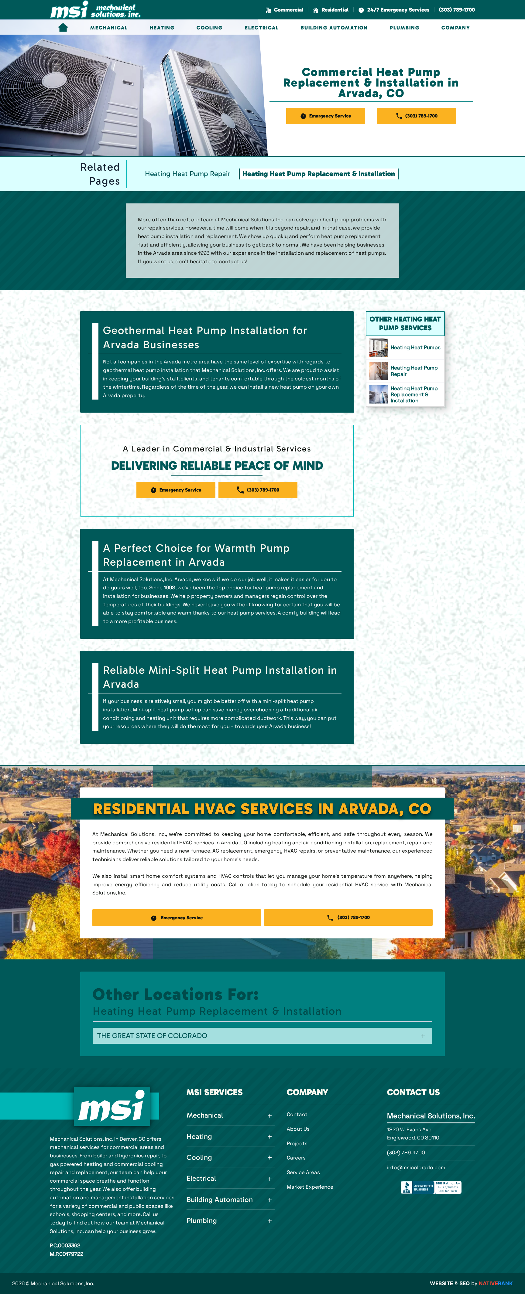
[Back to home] (95, 9)
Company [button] (455, 28)
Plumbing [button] (405, 28)
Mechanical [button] (109, 28)
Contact (297, 1114)
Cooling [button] (210, 28)
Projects (297, 1143)
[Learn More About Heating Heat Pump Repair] (405, 371)
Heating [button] (162, 28)
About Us (298, 1128)
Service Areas (303, 1172)
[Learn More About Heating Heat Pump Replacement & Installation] (405, 394)
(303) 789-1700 (406, 1152)
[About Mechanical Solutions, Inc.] (112, 1106)
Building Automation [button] (334, 28)
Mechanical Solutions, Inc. (431, 1115)
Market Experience (310, 1186)
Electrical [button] (262, 28)
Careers (296, 1157)
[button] (393, 9)
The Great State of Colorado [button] (152, 1035)
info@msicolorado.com (416, 1167)
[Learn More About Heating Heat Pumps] (405, 347)
